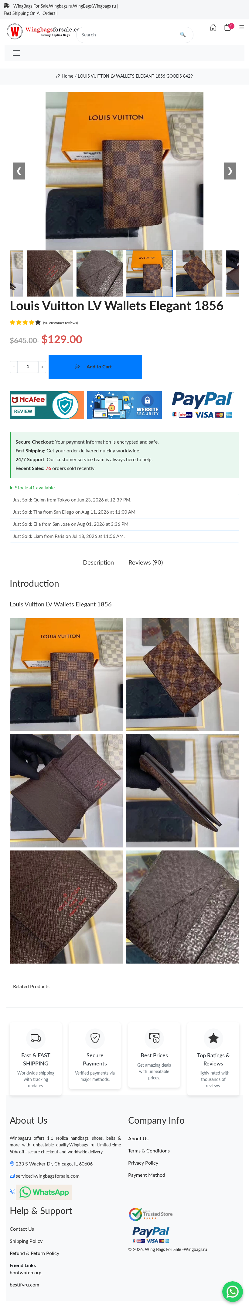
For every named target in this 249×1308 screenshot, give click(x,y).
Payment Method (146, 1175)
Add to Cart (99, 366)
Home (66, 76)
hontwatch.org (25, 1272)
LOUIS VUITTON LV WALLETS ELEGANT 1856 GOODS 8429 (135, 76)
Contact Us (22, 1229)
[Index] (213, 27)
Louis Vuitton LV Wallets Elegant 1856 (61, 605)
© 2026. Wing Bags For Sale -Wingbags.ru (167, 1250)
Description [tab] (98, 563)
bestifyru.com (24, 1285)
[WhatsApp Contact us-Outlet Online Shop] (232, 1291)
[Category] (241, 28)
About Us (138, 1138)
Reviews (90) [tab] (145, 563)
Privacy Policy (143, 1163)
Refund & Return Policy (34, 1253)
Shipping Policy (26, 1241)
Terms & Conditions (149, 1151)
